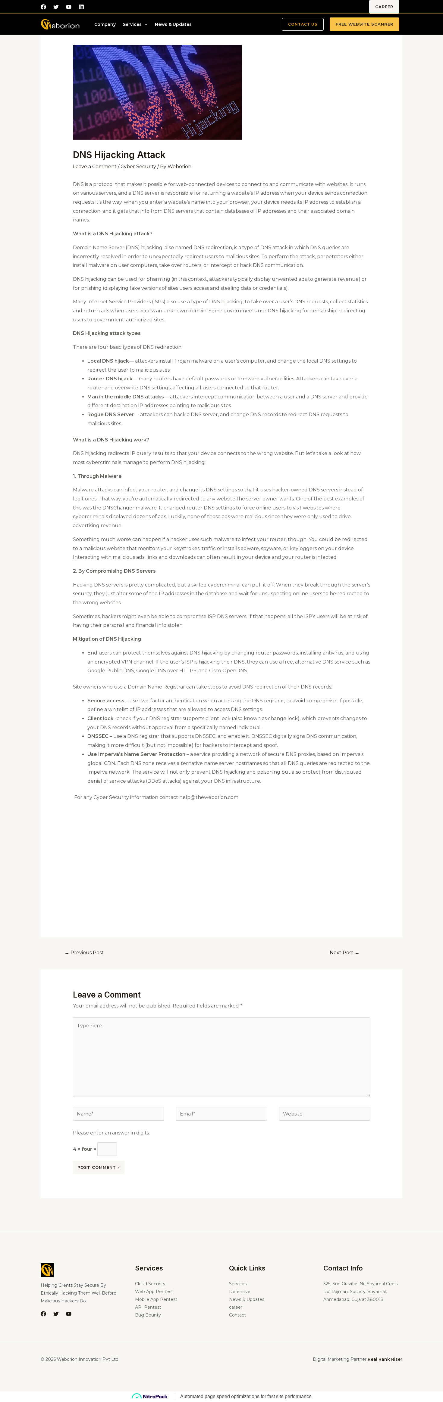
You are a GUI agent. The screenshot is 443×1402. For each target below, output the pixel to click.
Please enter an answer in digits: (111, 1133)
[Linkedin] (81, 7)
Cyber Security (138, 166)
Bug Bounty (148, 1315)
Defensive (239, 1291)
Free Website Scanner (364, 24)
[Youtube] (68, 7)
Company (105, 24)
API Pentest (148, 1307)
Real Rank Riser (385, 1359)
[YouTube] (68, 1314)
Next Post (345, 952)
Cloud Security (150, 1283)
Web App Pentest (154, 1291)
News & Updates (173, 24)
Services (132, 24)
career (384, 6)
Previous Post (84, 952)
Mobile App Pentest (156, 1299)
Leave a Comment (95, 166)
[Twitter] (56, 7)
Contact (237, 1315)
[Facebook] (43, 7)
